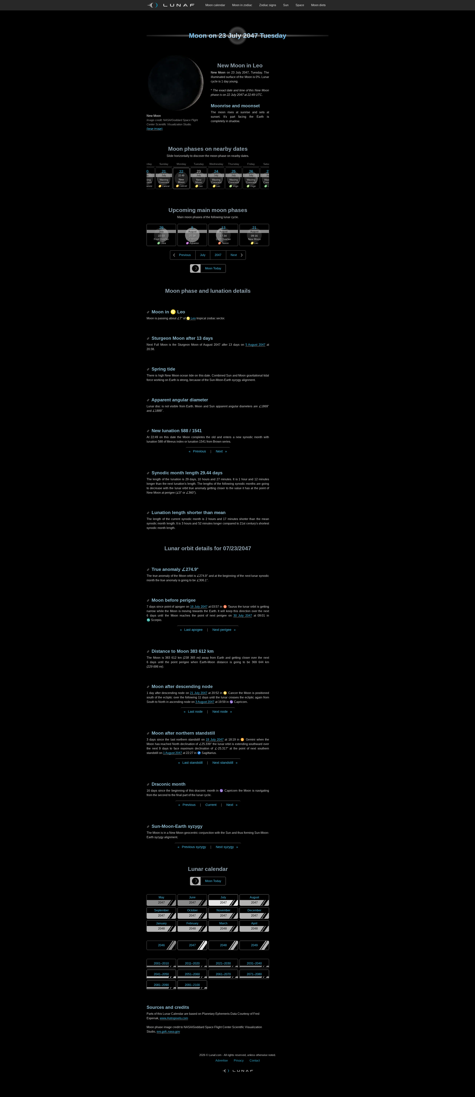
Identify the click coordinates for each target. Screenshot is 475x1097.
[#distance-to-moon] (148, 651)
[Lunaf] (172, 5)
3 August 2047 (204, 701)
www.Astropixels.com (174, 1018)
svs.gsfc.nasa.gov (168, 1031)
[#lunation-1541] (148, 430)
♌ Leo (191, 318)
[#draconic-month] (148, 784)
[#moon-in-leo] (148, 311)
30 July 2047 (242, 615)
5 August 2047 (255, 344)
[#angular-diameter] (148, 399)
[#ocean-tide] (148, 368)
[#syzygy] (148, 826)
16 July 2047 (198, 606)
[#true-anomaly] (148, 569)
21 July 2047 (198, 693)
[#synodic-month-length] (148, 472)
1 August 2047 (172, 752)
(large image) (155, 128)
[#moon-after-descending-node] (148, 686)
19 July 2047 (215, 739)
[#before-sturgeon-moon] (148, 338)
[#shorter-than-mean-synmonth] (148, 512)
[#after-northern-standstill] (148, 733)
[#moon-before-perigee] (148, 600)
